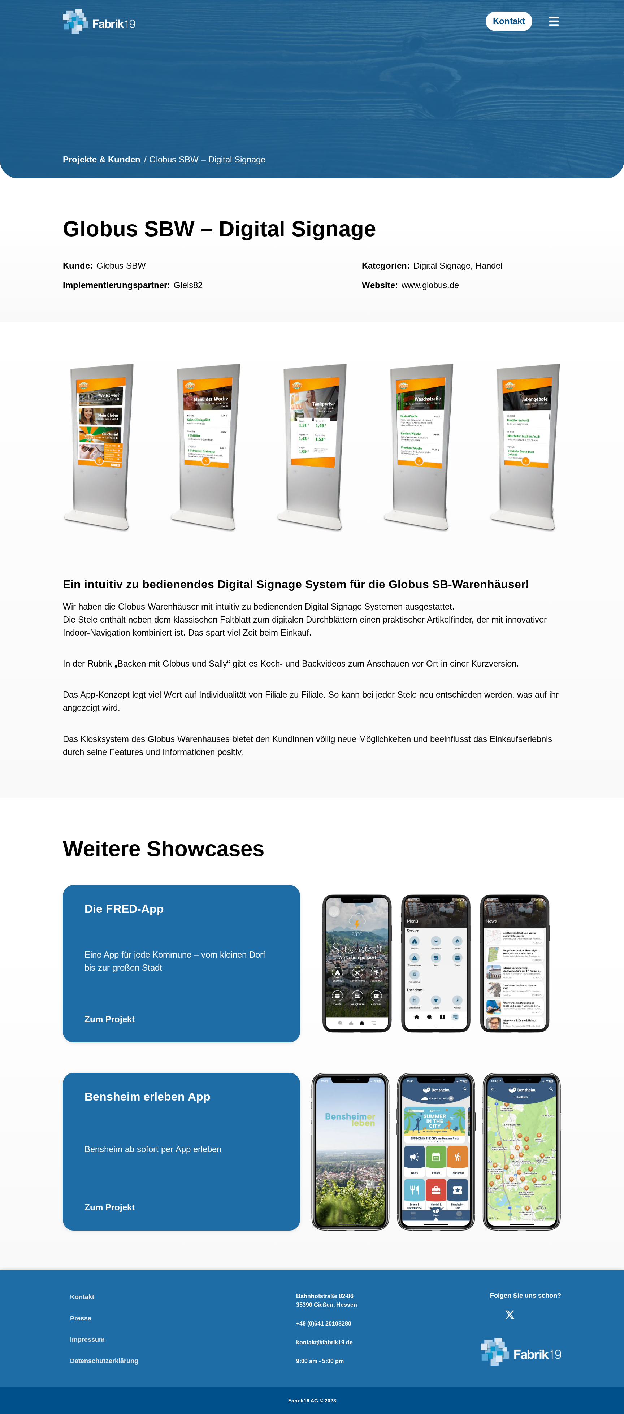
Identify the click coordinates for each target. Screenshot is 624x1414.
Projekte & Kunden (101, 159)
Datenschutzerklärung (104, 1361)
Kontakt (82, 1297)
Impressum (87, 1339)
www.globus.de (430, 285)
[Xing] (556, 1315)
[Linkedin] (487, 1315)
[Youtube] (533, 1315)
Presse (80, 1318)
